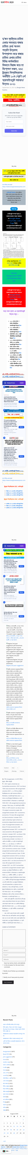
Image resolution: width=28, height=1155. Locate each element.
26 (14, 1133)
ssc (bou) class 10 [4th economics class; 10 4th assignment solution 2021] (13, 853)
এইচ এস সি (5, 1073)
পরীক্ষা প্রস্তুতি (9, 781)
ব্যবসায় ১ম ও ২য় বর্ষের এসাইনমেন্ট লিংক (14, 493)
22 (23, 1130)
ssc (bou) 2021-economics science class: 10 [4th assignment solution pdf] (14, 848)
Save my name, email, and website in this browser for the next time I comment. (14, 965)
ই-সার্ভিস (5, 1067)
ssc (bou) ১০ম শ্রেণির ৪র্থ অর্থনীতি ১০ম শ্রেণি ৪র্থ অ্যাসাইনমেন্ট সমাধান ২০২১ (12, 841)
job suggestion (7, 1057)
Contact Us (7, 1148)
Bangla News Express (18, 1147)
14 (20, 1126)
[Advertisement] (14, 19)
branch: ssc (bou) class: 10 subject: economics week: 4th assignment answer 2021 (13, 810)
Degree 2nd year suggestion (14, 665)
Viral (4, 1059)
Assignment (10, 779)
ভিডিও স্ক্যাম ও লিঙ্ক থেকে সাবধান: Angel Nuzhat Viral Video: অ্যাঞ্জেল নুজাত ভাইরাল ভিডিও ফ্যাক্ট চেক (14, 1029)
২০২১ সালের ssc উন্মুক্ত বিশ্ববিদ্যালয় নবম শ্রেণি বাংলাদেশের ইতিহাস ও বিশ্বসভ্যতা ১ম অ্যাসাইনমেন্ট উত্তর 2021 (12, 793)
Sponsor (12, 1150)
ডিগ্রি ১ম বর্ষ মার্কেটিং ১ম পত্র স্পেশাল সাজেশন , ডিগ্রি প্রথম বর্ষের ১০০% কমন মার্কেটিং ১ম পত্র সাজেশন (15, 638)
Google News (15, 218)
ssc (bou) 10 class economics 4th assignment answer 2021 (12, 827)
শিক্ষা (5, 779)
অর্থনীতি (10, 875)
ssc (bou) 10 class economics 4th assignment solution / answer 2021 (14, 831)
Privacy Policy (23, 1148)
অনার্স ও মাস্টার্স (6, 1065)
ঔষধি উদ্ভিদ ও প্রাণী (7, 1078)
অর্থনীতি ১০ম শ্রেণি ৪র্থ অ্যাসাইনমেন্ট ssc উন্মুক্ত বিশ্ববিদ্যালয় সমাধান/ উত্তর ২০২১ (13, 877)
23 (4, 1133)
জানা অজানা (5, 1083)
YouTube (12, 221)
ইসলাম (4, 1070)
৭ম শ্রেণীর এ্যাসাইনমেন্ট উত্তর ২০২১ (12, 376)
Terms (13, 1148)
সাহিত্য (4, 1107)
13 (17, 1126)
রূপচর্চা (4, 1097)
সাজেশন (4, 1105)
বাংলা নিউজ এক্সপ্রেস (6, 184)
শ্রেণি (4, 171)
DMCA (17, 1148)
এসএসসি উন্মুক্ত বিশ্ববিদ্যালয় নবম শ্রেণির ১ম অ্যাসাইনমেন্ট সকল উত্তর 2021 (12, 889)
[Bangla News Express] (7, 2)
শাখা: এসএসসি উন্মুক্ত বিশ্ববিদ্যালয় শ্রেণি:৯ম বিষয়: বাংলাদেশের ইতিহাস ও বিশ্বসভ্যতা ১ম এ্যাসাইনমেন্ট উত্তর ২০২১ (13, 894)
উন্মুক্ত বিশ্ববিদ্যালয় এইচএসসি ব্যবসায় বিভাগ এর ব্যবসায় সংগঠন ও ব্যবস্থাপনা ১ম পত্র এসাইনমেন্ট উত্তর (12, 884)
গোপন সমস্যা (6, 1081)
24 (7, 1133)
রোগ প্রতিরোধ (6, 1099)
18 (11, 1130)
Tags (16, 1150)
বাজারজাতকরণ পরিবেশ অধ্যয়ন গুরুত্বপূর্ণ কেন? (13, 1038)
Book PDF (6, 1054)
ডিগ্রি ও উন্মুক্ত (6, 1086)
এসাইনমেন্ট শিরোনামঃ (11, 192)
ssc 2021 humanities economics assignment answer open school (13, 867)
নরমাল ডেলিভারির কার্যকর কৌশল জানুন (11, 1024)
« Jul (4, 1141)
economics (21, 812)
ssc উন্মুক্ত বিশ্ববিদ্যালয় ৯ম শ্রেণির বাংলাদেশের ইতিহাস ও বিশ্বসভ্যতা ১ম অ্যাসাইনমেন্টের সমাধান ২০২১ (13, 872)
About (2, 1148)
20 (17, 1130)
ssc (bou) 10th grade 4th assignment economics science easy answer (14, 836)
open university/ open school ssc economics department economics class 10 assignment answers (12, 822)
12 (14, 1126)
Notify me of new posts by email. (14, 977)
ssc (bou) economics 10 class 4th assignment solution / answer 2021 (14, 863)
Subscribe (14, 131)
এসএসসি (17, 779)
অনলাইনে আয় (6, 1062)
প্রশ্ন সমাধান (6, 1094)
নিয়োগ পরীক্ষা (5, 1089)
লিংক (20, 325)
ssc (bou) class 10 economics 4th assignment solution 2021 (13, 858)
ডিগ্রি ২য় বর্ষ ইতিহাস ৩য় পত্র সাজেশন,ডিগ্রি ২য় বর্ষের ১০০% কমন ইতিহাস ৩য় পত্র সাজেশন (14, 760)
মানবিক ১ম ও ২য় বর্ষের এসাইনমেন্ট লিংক (14, 504)
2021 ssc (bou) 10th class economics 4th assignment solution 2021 (14, 788)
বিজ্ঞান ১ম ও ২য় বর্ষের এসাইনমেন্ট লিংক (14, 491)
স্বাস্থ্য (4, 1110)
